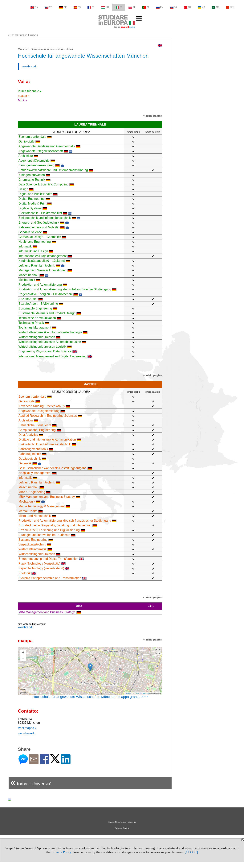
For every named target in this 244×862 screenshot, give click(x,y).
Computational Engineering (37, 430)
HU (107, 7)
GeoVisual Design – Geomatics (39, 236)
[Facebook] (44, 762)
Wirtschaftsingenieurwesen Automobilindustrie (49, 341)
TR (189, 7)
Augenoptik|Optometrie (34, 160)
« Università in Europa (23, 35)
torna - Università (30, 782)
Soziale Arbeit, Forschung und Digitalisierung (49, 530)
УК (203, 7)
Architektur (25, 155)
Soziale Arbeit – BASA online (38, 303)
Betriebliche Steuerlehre (34, 425)
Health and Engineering (34, 241)
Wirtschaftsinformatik (32, 549)
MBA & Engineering (31, 492)
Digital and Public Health (35, 194)
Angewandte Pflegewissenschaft (40, 151)
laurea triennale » (30, 91)
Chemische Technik (31, 179)
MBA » (22, 100)
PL (134, 7)
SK (175, 7)
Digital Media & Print (32, 203)
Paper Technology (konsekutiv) (39, 563)
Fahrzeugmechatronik (33, 449)
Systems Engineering (32, 539)
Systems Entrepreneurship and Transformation (49, 578)
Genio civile (26, 141)
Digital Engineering (31, 198)
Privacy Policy (61, 852)
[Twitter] (55, 761)
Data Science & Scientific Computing (43, 184)
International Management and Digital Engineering (52, 356)
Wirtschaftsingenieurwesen (36, 337)
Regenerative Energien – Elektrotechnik (45, 294)
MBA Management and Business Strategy (46, 496)
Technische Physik (31, 322)
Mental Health (27, 511)
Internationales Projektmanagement (42, 256)
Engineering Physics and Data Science (44, 351)
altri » (151, 606)
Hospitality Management (34, 473)
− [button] (23, 658)
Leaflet (128, 693)
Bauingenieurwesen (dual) (36, 165)
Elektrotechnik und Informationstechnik (44, 217)
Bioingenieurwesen (31, 174)
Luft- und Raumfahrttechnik (36, 265)
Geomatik (24, 463)
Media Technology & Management (41, 506)
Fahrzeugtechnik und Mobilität (38, 227)
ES (79, 7)
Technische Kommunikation (37, 318)
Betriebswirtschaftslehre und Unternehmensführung (53, 170)
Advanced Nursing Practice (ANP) (41, 406)
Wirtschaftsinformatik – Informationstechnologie (50, 332)
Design (23, 189)
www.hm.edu (29, 66)
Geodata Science (30, 232)
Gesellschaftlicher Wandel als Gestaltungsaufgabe (52, 468)
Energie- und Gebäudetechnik (38, 222)
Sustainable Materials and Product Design (46, 313)
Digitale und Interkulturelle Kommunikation (47, 439)
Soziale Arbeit (27, 298)
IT (121, 7)
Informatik (25, 246)
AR (217, 7)
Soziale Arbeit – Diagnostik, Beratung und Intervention (55, 525)
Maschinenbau (28, 275)
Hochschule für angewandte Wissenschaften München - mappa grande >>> (90, 697)
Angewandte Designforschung (38, 410)
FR (93, 7)
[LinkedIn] (66, 762)
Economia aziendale (32, 136)
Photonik (24, 573)
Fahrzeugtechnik (29, 453)
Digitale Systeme (30, 208)
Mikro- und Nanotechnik (34, 515)
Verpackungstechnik (32, 544)
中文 (232, 7)
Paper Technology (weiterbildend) (41, 568)
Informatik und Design (33, 251)
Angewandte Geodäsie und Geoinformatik (46, 146)
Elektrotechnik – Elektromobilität (40, 213)
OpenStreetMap (142, 693)
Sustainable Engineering (35, 308)
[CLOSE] (191, 852)
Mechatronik (26, 279)
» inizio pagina (152, 115)
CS (50, 7)
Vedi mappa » (27, 728)
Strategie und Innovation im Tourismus (44, 535)
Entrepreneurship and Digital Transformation (48, 558)
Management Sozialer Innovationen (42, 270)
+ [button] (23, 652)
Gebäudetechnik (29, 458)
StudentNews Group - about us (122, 822)
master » (24, 95)
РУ (161, 7)
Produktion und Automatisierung (40, 284)
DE (65, 7)
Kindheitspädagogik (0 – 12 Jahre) (41, 260)
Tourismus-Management (34, 327)
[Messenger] (23, 762)
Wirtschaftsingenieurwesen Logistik (42, 346)
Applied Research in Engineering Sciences (47, 415)
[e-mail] (34, 762)
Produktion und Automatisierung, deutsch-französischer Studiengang (64, 289)
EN (36, 7)
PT (147, 7)
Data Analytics (28, 434)
